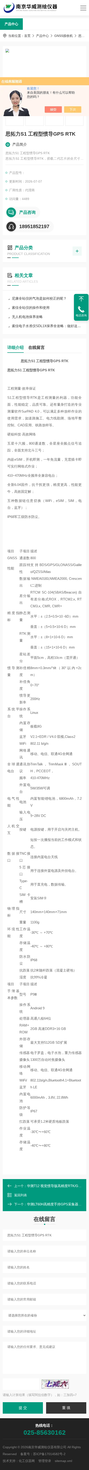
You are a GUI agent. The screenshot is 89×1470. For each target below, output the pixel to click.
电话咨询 (81, 315)
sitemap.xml (63, 1461)
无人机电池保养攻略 (27, 317)
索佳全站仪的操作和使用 (31, 307)
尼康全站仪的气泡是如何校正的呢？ (39, 298)
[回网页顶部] (81, 299)
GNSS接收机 (63, 36)
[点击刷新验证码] (55, 1384)
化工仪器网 (27, 1461)
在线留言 (36, 347)
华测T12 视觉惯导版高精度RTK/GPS (55, 1186)
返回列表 (20, 1195)
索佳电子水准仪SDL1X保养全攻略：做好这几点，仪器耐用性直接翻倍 (47, 326)
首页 (27, 36)
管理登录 (44, 1461)
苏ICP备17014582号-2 (49, 1454)
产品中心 (11, 24)
